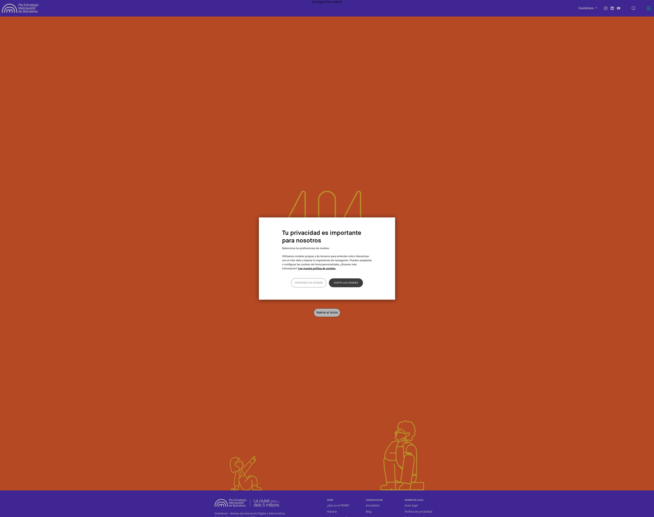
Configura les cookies (308, 282)
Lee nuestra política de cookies (317, 268)
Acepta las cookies (346, 282)
